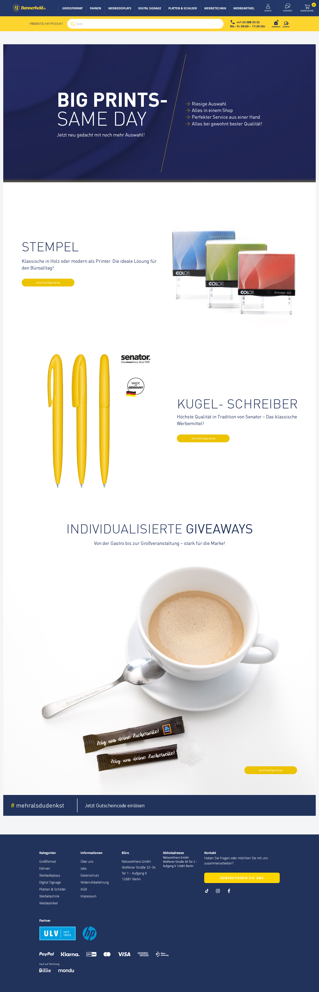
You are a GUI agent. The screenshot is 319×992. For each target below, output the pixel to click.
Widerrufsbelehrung (95, 882)
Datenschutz (90, 875)
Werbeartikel (48, 903)
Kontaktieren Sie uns (242, 877)
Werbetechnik (49, 896)
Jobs (84, 868)
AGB (84, 889)
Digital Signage (50, 882)
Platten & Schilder (52, 889)
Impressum (88, 896)
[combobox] (145, 24)
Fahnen (44, 868)
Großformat (47, 861)
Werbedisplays (49, 875)
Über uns (87, 861)
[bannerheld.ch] (29, 8)
